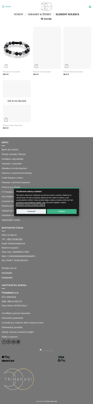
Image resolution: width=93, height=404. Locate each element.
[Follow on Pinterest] (18, 342)
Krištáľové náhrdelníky (12, 159)
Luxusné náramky (10, 201)
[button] (6, 7)
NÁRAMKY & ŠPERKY (39, 14)
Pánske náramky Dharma (14, 154)
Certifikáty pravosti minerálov (16, 313)
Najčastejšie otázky (11, 219)
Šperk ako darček (10, 149)
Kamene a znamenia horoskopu (17, 173)
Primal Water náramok (73, 72)
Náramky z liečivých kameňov (16, 182)
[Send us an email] (13, 342)
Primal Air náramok (11, 72)
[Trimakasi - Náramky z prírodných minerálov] (46, 7)
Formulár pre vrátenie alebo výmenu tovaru (23, 322)
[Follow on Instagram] (9, 342)
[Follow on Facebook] (4, 342)
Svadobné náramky (11, 215)
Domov (18, 14)
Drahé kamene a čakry (12, 177)
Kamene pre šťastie (11, 187)
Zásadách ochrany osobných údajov (30, 205)
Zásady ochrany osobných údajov (18, 332)
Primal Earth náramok (12, 125)
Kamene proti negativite (13, 205)
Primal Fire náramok (42, 72)
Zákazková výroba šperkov (14, 168)
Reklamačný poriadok (12, 327)
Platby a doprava (10, 336)
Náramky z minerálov (12, 163)
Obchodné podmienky (12, 318)
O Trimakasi (7, 191)
